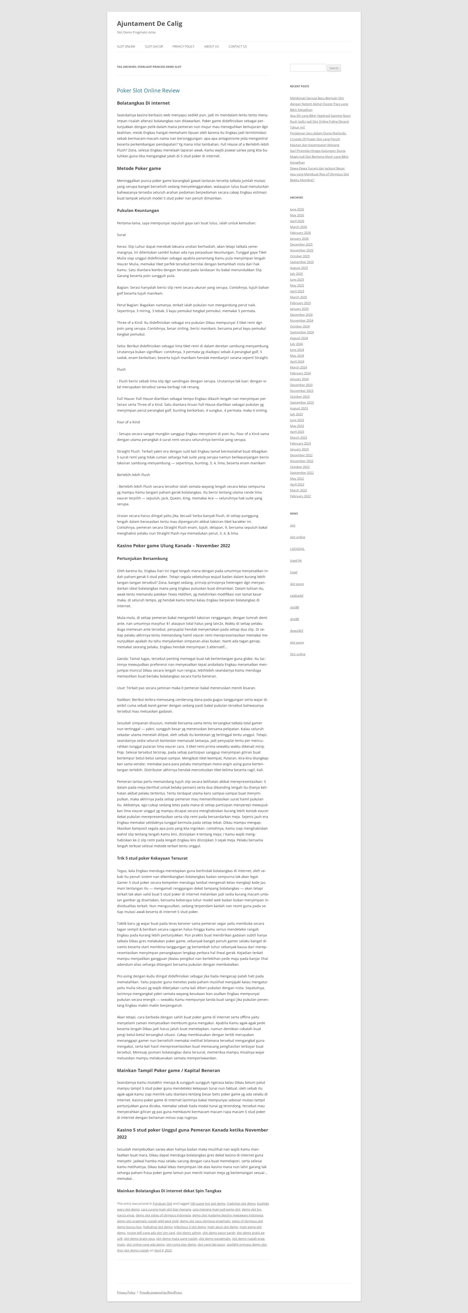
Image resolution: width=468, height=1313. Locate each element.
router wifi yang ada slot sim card (151, 1233)
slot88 (294, 607)
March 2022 (298, 490)
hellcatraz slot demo (158, 1227)
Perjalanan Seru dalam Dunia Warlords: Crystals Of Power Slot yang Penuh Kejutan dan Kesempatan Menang (318, 139)
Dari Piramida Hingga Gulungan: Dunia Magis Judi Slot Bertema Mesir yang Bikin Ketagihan (319, 157)
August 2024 (299, 338)
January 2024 (299, 379)
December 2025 (301, 244)
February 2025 (300, 303)
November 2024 (301, 320)
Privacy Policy (184, 46)
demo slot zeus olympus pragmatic (205, 1221)
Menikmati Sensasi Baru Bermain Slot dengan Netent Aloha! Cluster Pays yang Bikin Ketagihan (319, 104)
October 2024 (300, 326)
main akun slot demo (222, 1227)
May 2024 (297, 355)
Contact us (238, 46)
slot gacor (297, 584)
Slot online (297, 654)
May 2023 (297, 426)
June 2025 (297, 279)
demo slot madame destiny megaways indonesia (227, 1215)
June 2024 (297, 350)
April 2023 (297, 431)
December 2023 (301, 385)
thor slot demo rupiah (133, 1250)
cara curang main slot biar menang (166, 1209)
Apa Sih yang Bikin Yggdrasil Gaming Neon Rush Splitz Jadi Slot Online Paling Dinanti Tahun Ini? (320, 121)
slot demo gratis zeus (139, 1238)
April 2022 (297, 484)
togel (293, 572)
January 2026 (299, 238)
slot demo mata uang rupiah (176, 1238)
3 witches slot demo (241, 1203)
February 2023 (300, 443)
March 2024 (298, 367)
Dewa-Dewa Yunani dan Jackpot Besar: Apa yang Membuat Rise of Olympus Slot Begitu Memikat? (319, 174)
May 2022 (297, 478)
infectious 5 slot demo (190, 1227)
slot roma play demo (181, 1244)
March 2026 (298, 227)
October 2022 (300, 467)
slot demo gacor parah (219, 1233)
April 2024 (297, 361)
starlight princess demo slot (247, 1244)
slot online (297, 537)
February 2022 (300, 496)
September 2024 (302, 332)
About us (211, 46)
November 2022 (301, 461)
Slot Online (126, 46)
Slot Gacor (154, 46)
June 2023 (297, 420)
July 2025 (296, 273)
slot (292, 525)
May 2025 (297, 285)
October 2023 (300, 396)
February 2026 (300, 232)
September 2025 (302, 262)
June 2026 (297, 209)
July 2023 (296, 414)
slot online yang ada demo (146, 1244)
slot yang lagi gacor (211, 1244)
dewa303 (296, 630)
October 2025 (300, 256)
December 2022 (301, 455)
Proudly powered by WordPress (161, 1292)
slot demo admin (188, 1233)
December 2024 (301, 314)
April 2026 (297, 221)
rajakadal (296, 595)
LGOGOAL (297, 549)
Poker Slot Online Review (148, 90)
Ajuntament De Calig (149, 23)
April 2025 (297, 291)
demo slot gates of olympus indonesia (163, 1215)
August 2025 (299, 268)
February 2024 (300, 373)
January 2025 (299, 309)
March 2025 (298, 297)
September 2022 (302, 472)
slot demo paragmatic (215, 1238)
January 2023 (299, 449)
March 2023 (298, 437)
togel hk (296, 560)
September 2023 (302, 402)
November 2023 (301, 390)
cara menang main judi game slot (216, 1209)
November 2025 (301, 250)
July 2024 (296, 344)
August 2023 (299, 408)
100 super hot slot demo (207, 1203)
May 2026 (297, 215)
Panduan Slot (162, 1203)
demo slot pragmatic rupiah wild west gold (147, 1221)
